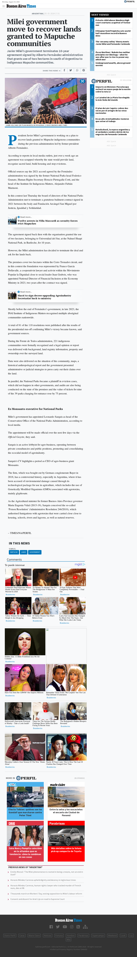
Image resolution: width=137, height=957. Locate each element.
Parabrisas (83, 935)
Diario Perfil (9, 935)
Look (123, 935)
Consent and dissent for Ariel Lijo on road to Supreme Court (37, 899)
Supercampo (98, 935)
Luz (131, 935)
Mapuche (14, 552)
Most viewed (100, 14)
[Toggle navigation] (4, 6)
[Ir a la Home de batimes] (68, 920)
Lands (23, 552)
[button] (82, 81)
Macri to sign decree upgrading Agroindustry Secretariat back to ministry (44, 297)
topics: (12, 549)
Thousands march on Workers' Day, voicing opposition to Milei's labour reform (46, 893)
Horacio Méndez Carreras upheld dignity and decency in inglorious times (43, 880)
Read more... (26, 217)
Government (35, 552)
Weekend (112, 935)
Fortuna (59, 935)
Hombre (70, 935)
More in (10, 778)
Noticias (47, 935)
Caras (21, 935)
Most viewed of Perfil (111, 81)
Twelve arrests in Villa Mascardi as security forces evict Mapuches (48, 222)
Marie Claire (34, 935)
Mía (68, 939)
